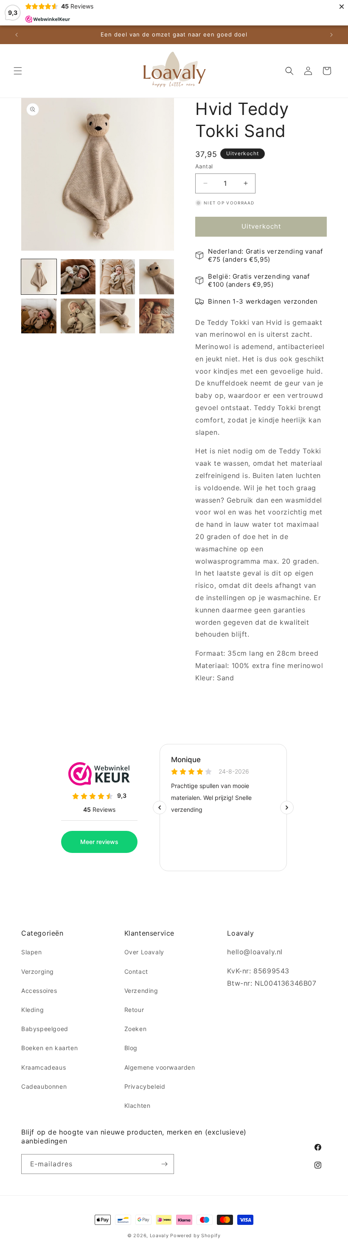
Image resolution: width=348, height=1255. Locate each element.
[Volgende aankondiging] (331, 34)
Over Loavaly (144, 952)
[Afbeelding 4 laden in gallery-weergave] (156, 276)
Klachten (137, 1105)
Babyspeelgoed (44, 1028)
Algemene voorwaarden (159, 1067)
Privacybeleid (145, 1086)
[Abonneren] (164, 1164)
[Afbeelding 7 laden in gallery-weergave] (117, 316)
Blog (131, 1047)
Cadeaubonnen (44, 1086)
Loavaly (159, 1235)
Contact (136, 971)
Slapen (31, 952)
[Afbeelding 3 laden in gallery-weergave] (117, 276)
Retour (134, 1009)
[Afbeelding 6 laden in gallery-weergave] (78, 316)
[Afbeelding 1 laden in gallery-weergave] (38, 276)
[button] (17, 70)
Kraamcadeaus (43, 1067)
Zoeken (135, 1028)
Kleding (32, 1009)
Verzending (141, 990)
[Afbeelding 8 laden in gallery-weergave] (156, 316)
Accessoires (39, 990)
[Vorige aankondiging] (16, 34)
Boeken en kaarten (49, 1047)
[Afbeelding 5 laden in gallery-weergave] (38, 316)
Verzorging (37, 971)
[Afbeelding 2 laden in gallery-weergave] (78, 276)
